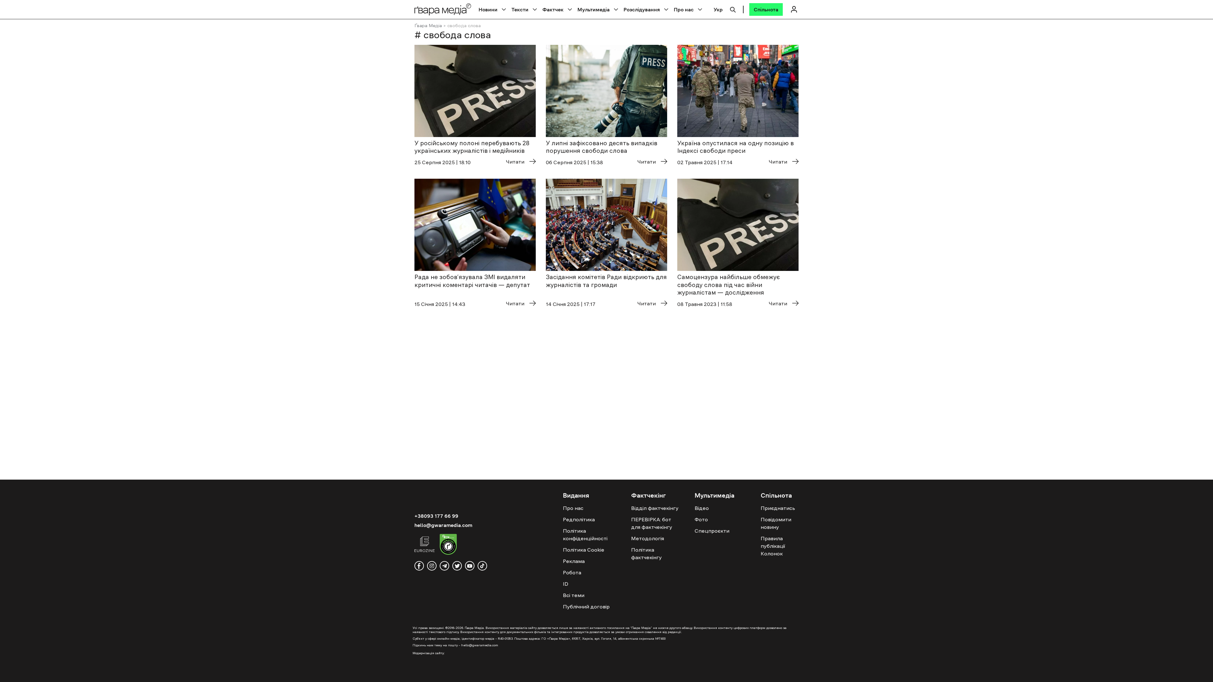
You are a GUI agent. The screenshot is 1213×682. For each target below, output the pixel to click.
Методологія (647, 538)
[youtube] (469, 566)
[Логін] (794, 9)
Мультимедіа (593, 9)
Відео (702, 508)
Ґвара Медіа (428, 25)
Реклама (574, 561)
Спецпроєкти (712, 530)
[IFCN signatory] (448, 545)
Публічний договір (586, 606)
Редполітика (579, 519)
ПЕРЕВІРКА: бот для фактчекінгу (651, 523)
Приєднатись (778, 508)
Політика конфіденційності (585, 534)
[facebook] (419, 566)
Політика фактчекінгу (646, 553)
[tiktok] (482, 566)
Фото (701, 519)
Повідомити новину (776, 523)
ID (565, 583)
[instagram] (432, 566)
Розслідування (642, 9)
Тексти (519, 9)
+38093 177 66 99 (436, 515)
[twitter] (457, 566)
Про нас (684, 9)
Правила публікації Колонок (773, 546)
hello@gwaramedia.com (443, 525)
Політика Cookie (583, 549)
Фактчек (553, 9)
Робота (572, 572)
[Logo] (442, 9)
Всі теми (573, 595)
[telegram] (444, 566)
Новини (488, 9)
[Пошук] (733, 9)
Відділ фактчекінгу (655, 508)
